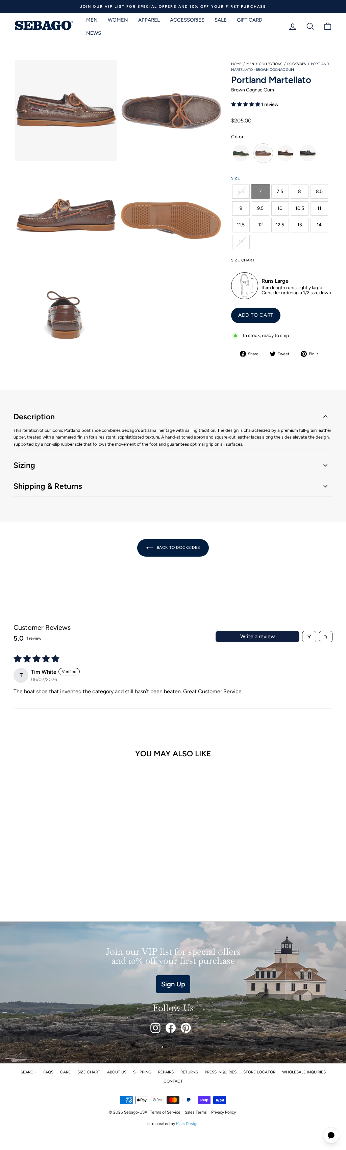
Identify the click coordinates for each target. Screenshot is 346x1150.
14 (319, 225)
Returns (189, 1072)
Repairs (166, 1072)
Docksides (296, 64)
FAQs (48, 1072)
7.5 (280, 191)
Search (28, 1072)
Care (65, 1072)
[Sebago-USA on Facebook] (171, 1028)
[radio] (241, 153)
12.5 (280, 225)
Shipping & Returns (48, 486)
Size (235, 178)
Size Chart (88, 1072)
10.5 (299, 208)
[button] (246, 104)
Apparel (149, 20)
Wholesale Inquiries (304, 1072)
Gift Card (249, 20)
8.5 (319, 191)
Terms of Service (165, 1112)
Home (236, 64)
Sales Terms (196, 1112)
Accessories (187, 20)
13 (299, 225)
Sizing (24, 465)
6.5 (241, 191)
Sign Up (173, 984)
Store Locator (259, 1072)
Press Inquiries (221, 1072)
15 (241, 242)
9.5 (260, 208)
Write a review (257, 636)
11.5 (241, 225)
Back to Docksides (177, 547)
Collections (270, 64)
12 (260, 225)
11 (319, 208)
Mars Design (187, 1123)
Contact (173, 1081)
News (93, 33)
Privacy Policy (223, 1112)
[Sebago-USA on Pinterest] (186, 1028)
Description (34, 416)
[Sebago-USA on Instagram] (155, 1028)
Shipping (142, 1072)
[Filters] (309, 636)
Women (118, 20)
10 (279, 208)
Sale (221, 20)
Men (92, 20)
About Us (116, 1072)
